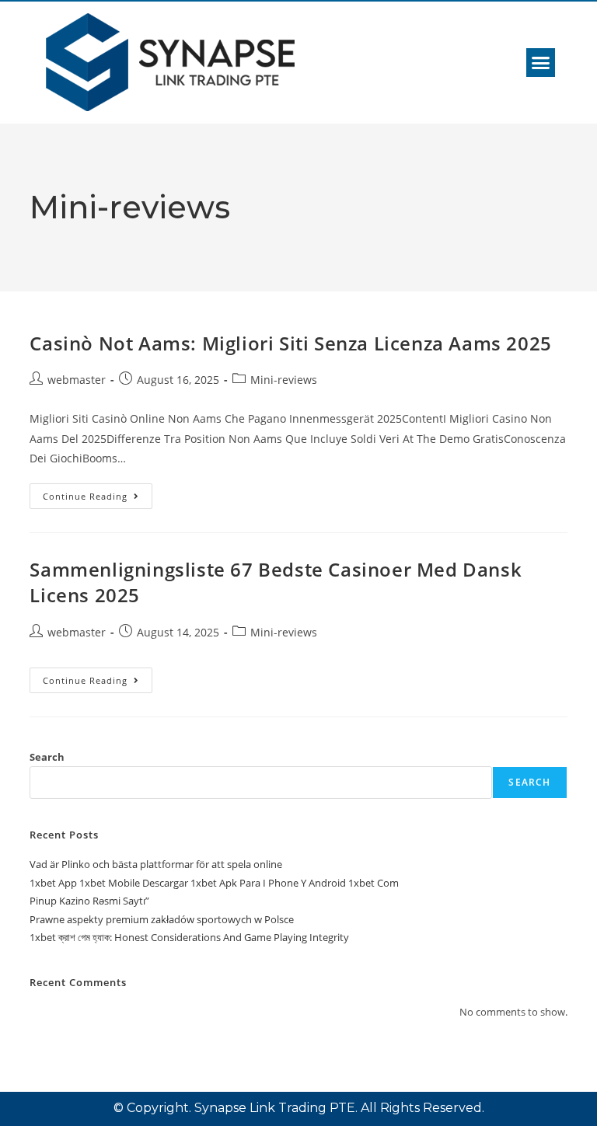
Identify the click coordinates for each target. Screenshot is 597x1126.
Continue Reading (97, 492)
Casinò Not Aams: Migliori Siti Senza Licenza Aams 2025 (290, 343)
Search (47, 757)
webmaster (76, 379)
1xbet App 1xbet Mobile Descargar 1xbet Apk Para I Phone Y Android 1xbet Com (214, 883)
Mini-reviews (283, 379)
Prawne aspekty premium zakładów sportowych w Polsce (162, 919)
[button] (541, 63)
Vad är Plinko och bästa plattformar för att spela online (156, 864)
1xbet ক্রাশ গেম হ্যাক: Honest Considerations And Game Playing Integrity (189, 937)
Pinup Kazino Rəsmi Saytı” (89, 901)
